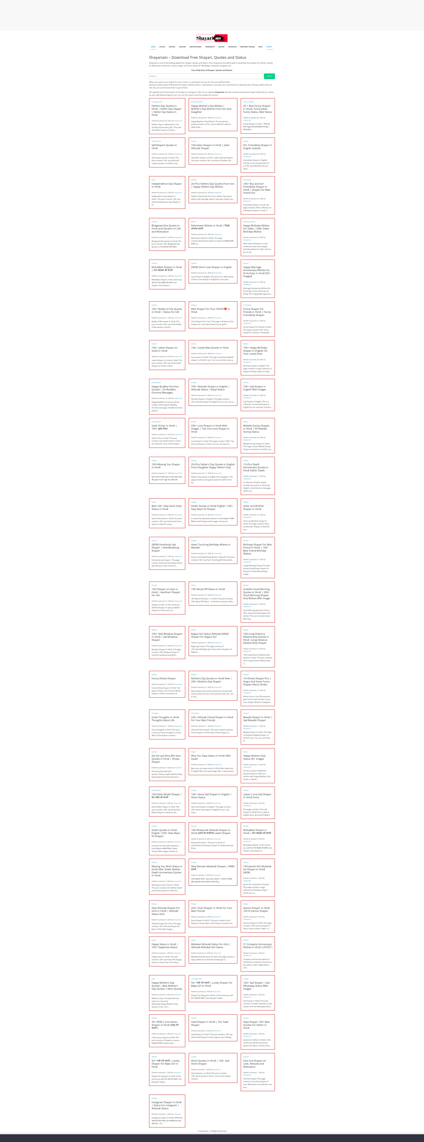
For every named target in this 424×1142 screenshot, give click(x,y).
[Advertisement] (66, 15)
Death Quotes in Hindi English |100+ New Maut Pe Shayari (212, 507)
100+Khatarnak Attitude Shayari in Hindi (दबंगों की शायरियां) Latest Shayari (210, 831)
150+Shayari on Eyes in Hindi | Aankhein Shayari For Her (166, 592)
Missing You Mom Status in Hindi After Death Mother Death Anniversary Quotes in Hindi (167, 871)
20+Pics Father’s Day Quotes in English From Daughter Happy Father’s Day (213, 466)
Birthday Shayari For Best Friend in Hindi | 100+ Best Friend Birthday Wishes (257, 549)
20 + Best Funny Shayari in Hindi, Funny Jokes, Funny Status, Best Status (257, 108)
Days (260, 47)
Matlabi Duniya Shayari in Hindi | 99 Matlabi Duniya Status (256, 428)
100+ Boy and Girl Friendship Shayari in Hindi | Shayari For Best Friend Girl (256, 188)
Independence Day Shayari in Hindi (167, 185)
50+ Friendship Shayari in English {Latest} (257, 146)
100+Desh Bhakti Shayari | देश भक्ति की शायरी (167, 796)
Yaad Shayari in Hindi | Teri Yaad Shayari (209, 1023)
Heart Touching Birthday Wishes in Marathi (210, 546)
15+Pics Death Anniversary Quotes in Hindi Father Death (255, 467)
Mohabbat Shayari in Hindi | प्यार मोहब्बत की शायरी (167, 268)
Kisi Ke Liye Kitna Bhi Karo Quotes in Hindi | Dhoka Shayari (166, 758)
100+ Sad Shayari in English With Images (254, 388)
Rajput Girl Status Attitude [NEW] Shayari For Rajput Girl (209, 635)
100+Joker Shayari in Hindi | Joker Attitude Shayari (210, 146)
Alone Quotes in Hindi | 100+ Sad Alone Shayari (210, 1062)
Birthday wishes (197, 102)
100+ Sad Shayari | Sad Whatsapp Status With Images (256, 985)
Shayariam (178, 121)
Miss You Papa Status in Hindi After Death (211, 757)
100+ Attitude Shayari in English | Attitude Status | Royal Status (210, 388)
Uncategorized (157, 102)
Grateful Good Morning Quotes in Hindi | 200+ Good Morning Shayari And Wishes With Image (256, 593)
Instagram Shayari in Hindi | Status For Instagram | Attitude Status (167, 1105)
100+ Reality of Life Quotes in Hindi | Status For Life (167, 310)
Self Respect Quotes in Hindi (164, 146)
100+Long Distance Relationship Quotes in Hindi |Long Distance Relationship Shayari (256, 638)
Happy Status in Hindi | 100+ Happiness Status (165, 945)
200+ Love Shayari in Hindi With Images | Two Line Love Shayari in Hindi (210, 428)
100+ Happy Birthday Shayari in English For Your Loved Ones (255, 350)
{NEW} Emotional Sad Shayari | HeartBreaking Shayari (165, 547)
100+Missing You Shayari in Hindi (166, 466)
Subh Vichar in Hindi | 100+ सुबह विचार (164, 427)
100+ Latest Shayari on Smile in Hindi (164, 349)
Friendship (210, 47)
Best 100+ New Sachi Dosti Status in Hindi (167, 507)
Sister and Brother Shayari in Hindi (253, 507)
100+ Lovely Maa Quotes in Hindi (210, 347)
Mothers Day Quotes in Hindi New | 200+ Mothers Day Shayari (211, 680)
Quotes (172, 47)
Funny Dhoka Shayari (164, 678)
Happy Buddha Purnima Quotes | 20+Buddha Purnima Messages (165, 389)
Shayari (182, 47)
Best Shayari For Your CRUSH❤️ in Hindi (210, 310)
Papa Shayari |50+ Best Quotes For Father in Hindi (256, 1025)
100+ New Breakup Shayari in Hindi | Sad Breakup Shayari (167, 636)
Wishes (221, 47)
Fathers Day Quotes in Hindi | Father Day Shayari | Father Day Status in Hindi (167, 110)
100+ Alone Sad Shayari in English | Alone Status (211, 796)
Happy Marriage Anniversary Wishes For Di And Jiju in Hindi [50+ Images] (256, 271)
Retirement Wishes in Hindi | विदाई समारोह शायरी (210, 227)
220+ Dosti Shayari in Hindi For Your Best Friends (211, 909)
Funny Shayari (248, 102)
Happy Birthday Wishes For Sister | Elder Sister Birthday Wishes (256, 228)
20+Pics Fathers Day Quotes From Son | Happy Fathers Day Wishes (212, 185)
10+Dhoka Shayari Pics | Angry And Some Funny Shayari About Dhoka (257, 681)
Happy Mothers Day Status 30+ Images (254, 757)
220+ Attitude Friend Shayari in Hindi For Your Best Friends (212, 718)
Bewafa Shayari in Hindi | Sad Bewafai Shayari (257, 718)
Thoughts (232, 47)
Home (153, 47)
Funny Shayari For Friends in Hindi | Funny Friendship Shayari (257, 312)
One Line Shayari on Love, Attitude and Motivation (254, 1063)
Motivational (196, 47)
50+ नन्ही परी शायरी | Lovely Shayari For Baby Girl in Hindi (211, 984)
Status (162, 47)
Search (269, 76)
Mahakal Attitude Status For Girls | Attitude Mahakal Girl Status (211, 945)
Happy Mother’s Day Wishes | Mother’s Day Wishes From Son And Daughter (211, 108)
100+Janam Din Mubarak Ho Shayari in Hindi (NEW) (257, 869)
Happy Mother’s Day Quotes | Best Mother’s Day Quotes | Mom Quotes (167, 985)
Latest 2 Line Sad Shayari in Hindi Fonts (257, 796)
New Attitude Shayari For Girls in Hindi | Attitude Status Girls (166, 911)
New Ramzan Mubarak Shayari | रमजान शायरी (212, 868)
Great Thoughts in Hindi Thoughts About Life (165, 718)
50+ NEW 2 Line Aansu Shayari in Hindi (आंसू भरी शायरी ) (165, 1025)
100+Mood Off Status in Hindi (208, 589)
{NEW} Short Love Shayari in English (211, 267)
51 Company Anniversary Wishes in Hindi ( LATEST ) (257, 945)
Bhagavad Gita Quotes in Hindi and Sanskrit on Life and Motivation (166, 228)
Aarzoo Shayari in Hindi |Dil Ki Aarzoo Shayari (256, 909)
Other (269, 47)
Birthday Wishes (247, 47)
